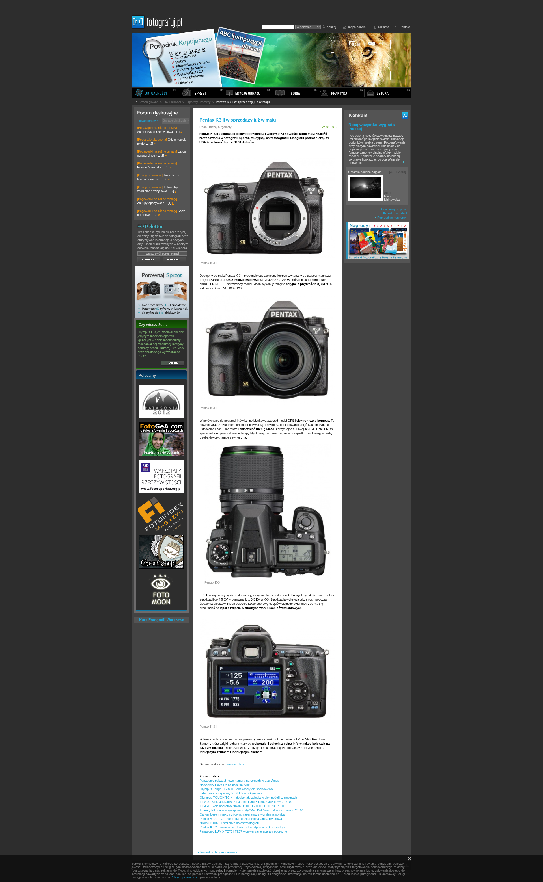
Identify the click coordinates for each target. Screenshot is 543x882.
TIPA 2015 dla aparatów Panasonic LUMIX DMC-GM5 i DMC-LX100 (246, 801)
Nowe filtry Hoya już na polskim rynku (225, 784)
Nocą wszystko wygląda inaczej (371, 126)
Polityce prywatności (185, 877)
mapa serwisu (357, 27)
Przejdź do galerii (394, 213)
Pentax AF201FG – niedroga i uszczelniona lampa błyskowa (241, 818)
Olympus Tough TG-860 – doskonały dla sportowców (236, 789)
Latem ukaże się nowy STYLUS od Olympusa (231, 793)
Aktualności (173, 102)
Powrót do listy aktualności (218, 852)
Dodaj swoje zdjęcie (393, 209)
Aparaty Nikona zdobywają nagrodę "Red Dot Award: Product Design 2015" (251, 810)
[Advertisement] (377, 354)
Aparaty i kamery (199, 102)
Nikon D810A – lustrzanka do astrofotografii (229, 823)
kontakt (405, 27)
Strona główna (148, 102)
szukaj (331, 27)
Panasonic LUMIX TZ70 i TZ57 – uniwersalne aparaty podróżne (243, 831)
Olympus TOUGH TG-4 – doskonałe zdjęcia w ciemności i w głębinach (248, 797)
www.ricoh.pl (235, 764)
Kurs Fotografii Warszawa (161, 620)
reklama (383, 27)
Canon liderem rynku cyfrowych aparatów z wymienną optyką (242, 814)
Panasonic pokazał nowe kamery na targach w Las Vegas (239, 780)
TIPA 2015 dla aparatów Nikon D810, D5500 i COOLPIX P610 (242, 806)
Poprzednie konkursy (391, 217)
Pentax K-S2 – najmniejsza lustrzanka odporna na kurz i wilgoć (243, 827)
